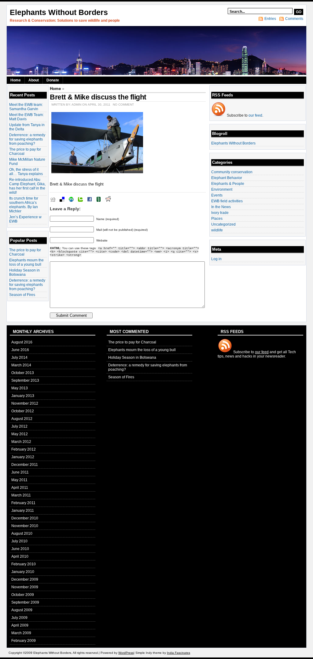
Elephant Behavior (226, 178)
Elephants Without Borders (59, 12)
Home (15, 80)
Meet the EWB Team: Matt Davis (26, 117)
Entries (270, 19)
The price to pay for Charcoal (132, 342)
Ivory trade (220, 213)
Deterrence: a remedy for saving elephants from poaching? (27, 139)
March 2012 (21, 442)
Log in (216, 259)
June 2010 (20, 549)
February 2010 (23, 564)
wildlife (217, 230)
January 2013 (22, 396)
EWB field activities (227, 201)
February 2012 (23, 449)
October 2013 (22, 373)
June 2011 (20, 472)
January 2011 (22, 510)
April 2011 (19, 487)
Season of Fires (22, 295)
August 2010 (21, 533)
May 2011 (19, 480)
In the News (221, 207)
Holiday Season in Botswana (24, 272)
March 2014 (21, 365)
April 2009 (19, 625)
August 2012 (21, 419)
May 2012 (19, 434)
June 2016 (20, 350)
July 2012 (19, 426)
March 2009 (21, 633)
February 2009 (23, 640)
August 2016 (21, 342)
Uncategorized (223, 224)
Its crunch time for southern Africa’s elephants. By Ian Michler (23, 204)
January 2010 (22, 572)
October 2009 (22, 595)
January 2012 (22, 457)
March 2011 (21, 495)
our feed (255, 115)
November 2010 (24, 526)
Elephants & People (227, 184)
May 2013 (19, 388)
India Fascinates (178, 652)
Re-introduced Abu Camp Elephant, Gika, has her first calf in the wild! (27, 186)
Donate (52, 80)
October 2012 (22, 411)
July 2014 (19, 357)
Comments (294, 19)
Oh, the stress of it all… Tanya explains (26, 171)
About (33, 80)
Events (217, 195)
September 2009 (25, 602)
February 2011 (23, 503)
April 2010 (19, 556)
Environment (221, 189)
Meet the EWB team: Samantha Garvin (26, 107)
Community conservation (231, 172)
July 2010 (19, 541)
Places (217, 218)
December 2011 (24, 464)
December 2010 (24, 518)
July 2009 (19, 618)
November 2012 (24, 403)
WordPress (126, 652)
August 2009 (21, 610)
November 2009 (24, 587)
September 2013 (25, 380)
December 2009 (24, 579)
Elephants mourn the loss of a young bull (26, 262)
